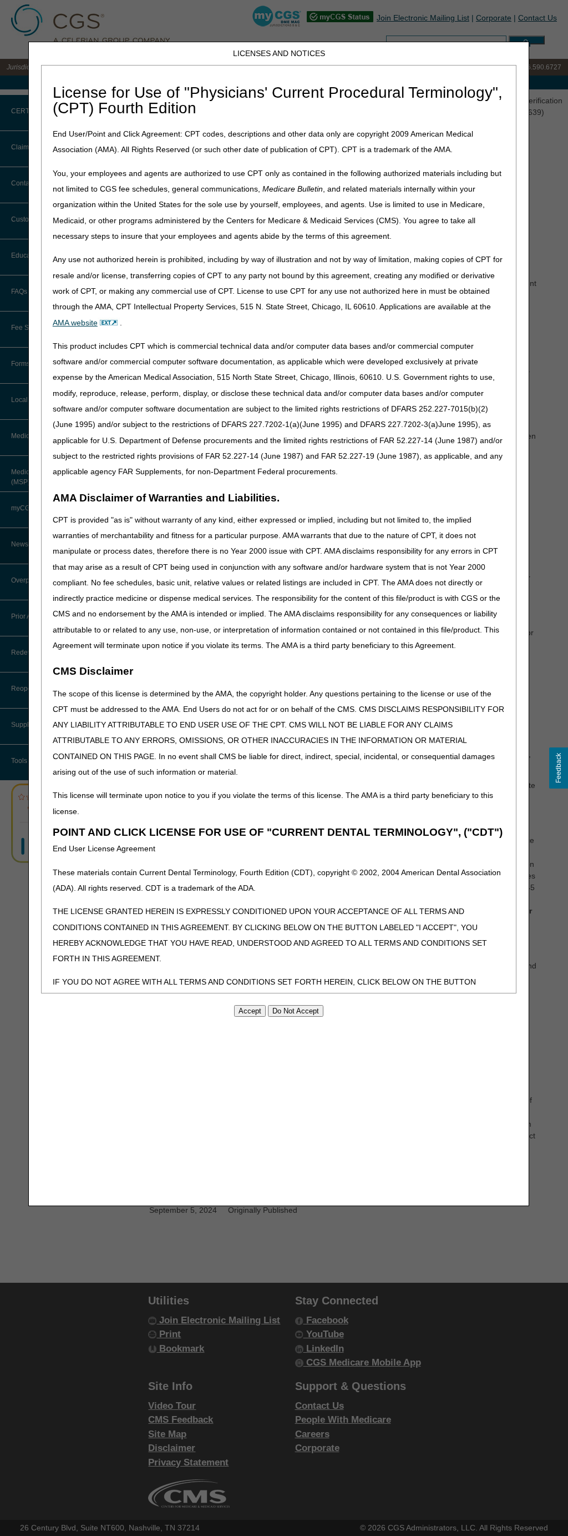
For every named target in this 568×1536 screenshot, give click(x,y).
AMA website (75, 322)
